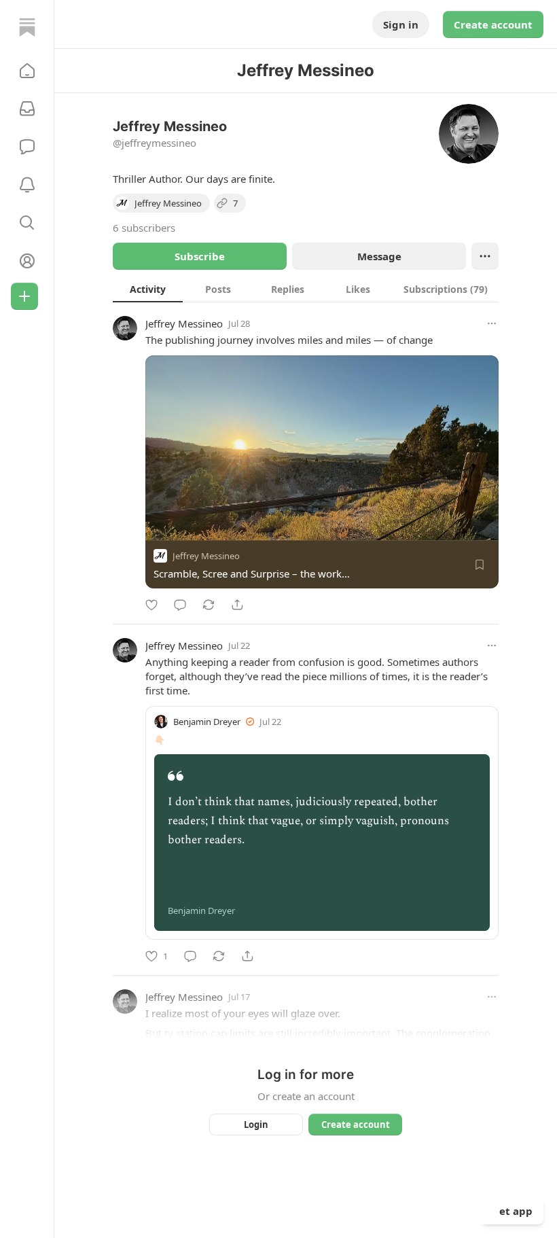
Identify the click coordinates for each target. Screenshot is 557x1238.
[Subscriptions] (27, 108)
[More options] (492, 323)
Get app (512, 1211)
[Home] (27, 27)
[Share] (237, 605)
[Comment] (180, 605)
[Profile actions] (485, 256)
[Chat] (27, 146)
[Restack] (208, 605)
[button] (27, 70)
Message (379, 256)
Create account (493, 24)
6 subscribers (144, 227)
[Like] (151, 605)
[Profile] (27, 261)
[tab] (148, 288)
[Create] (24, 296)
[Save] (479, 565)
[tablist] (306, 288)
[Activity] (27, 185)
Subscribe (200, 256)
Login (256, 1124)
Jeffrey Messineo (184, 323)
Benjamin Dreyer (206, 721)
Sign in (400, 24)
